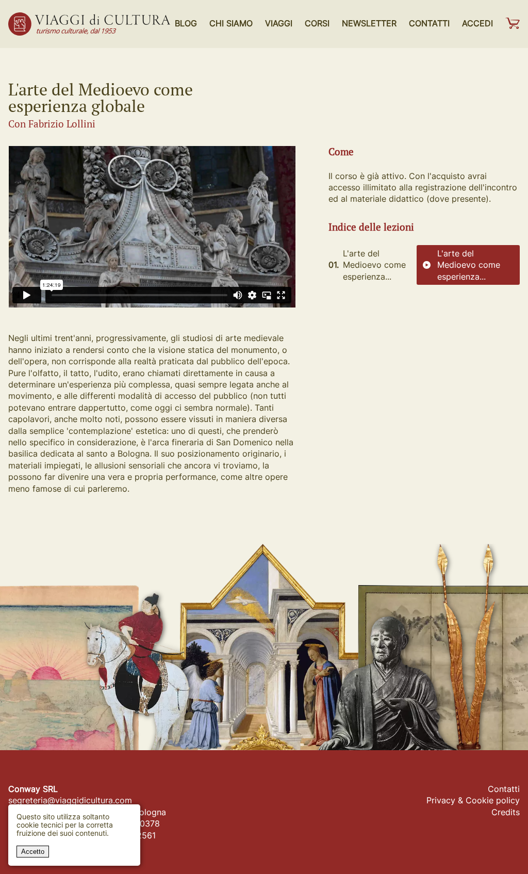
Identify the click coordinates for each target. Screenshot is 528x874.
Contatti (504, 789)
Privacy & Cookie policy (473, 800)
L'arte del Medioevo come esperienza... (468, 265)
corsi (317, 23)
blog (186, 23)
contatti (429, 23)
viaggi (278, 23)
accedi (477, 23)
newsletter (369, 23)
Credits (505, 812)
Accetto (32, 851)
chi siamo (231, 23)
